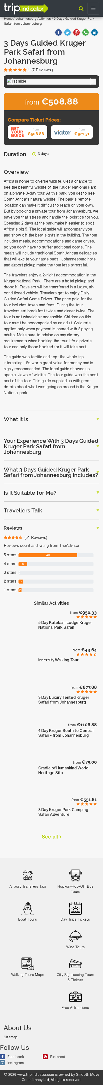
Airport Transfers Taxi (28, 886)
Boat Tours (27, 919)
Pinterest (58, 1057)
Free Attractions (75, 1008)
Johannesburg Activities (34, 18)
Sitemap (11, 1037)
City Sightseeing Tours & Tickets (75, 977)
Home (8, 18)
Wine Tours (75, 947)
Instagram (16, 1063)
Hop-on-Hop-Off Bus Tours (76, 889)
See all (51, 837)
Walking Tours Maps (27, 975)
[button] (11, 81)
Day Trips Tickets (75, 919)
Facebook (16, 1057)
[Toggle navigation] (93, 8)
